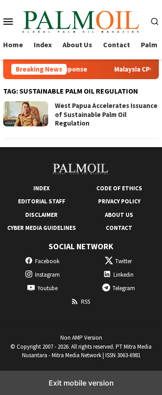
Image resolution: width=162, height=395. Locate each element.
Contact (119, 228)
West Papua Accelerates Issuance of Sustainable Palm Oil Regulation (106, 114)
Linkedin (123, 274)
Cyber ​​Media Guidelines (41, 228)
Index (41, 188)
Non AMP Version (81, 337)
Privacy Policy (119, 201)
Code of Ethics (119, 188)
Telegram (123, 288)
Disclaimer (41, 215)
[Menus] (8, 21)
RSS (85, 301)
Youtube (47, 288)
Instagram (47, 274)
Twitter (123, 261)
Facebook (47, 261)
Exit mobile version (81, 382)
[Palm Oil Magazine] (81, 20)
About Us (119, 215)
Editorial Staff (41, 201)
